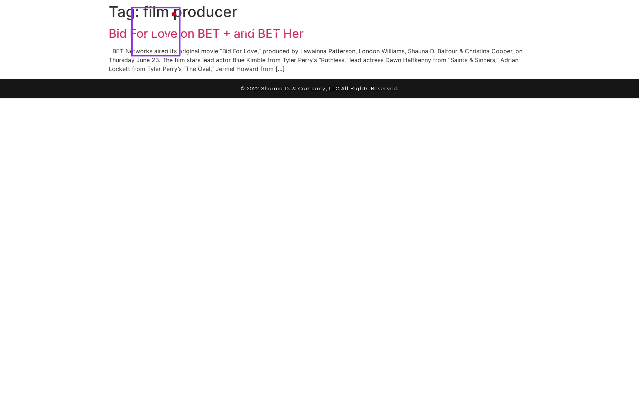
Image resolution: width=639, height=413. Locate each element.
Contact (400, 31)
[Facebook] (474, 31)
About (277, 31)
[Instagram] (501, 31)
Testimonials (357, 31)
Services (313, 31)
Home (245, 31)
